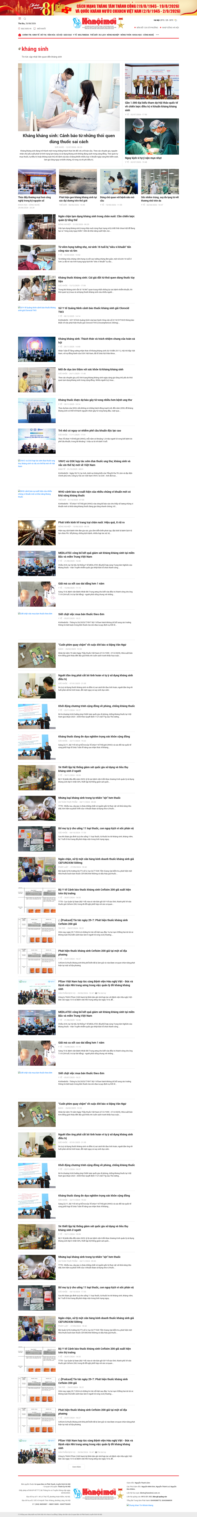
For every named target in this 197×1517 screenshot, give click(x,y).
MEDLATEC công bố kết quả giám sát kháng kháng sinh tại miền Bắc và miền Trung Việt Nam (96, 554)
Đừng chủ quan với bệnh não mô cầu (117, 199)
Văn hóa (51, 34)
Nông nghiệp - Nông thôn (119, 34)
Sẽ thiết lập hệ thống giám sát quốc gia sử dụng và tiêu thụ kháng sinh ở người (93, 769)
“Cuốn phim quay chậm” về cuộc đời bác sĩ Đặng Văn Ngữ (92, 644)
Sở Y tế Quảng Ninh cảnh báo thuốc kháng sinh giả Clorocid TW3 (93, 309)
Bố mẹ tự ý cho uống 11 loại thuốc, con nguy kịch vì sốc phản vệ (96, 828)
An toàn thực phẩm (67, 802)
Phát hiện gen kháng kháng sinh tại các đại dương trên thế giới (78, 199)
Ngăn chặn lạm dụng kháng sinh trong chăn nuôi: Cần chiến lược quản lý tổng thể (96, 218)
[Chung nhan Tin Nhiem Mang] (140, 1505)
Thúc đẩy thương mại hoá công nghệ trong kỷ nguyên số (34, 199)
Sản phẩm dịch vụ (66, 993)
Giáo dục (68, 34)
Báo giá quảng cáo (160, 1496)
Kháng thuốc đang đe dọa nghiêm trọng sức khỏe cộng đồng (94, 736)
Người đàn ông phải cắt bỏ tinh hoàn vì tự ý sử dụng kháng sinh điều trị (95, 677)
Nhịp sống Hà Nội (170, 27)
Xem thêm (76, 1467)
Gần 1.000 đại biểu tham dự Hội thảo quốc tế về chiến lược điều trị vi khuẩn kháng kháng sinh (151, 106)
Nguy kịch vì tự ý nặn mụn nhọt (143, 158)
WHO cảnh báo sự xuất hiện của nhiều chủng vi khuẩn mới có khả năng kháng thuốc (94, 493)
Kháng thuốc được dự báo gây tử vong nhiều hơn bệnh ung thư (95, 400)
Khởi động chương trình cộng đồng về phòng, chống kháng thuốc (96, 706)
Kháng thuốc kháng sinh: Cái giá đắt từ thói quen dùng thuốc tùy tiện (96, 279)
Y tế (75, 34)
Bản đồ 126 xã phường (147, 27)
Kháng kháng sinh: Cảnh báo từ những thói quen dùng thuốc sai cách (69, 138)
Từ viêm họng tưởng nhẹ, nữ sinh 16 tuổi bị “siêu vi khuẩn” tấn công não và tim (94, 248)
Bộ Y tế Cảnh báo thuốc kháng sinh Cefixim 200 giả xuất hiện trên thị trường (94, 891)
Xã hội (59, 34)
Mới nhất (41, 28)
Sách (60, 649)
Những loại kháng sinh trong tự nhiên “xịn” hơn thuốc (89, 797)
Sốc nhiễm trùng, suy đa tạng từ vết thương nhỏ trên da (160, 199)
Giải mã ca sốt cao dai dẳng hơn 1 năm (81, 583)
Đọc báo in (26, 28)
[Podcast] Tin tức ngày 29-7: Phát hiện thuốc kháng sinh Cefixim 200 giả (93, 922)
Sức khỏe (59, 147)
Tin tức (61, 928)
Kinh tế (35, 34)
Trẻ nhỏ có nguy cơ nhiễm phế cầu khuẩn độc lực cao (89, 430)
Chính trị (26, 34)
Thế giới (94, 34)
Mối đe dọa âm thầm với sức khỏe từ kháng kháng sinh (90, 369)
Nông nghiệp (64, 224)
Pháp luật (63, 867)
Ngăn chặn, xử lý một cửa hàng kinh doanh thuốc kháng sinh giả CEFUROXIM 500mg (96, 860)
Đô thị (43, 34)
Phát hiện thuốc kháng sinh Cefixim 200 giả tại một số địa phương (92, 952)
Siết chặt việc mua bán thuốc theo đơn (81, 614)
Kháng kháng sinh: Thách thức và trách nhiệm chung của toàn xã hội (96, 340)
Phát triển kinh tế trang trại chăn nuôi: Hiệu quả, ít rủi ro (91, 522)
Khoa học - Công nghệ (143, 34)
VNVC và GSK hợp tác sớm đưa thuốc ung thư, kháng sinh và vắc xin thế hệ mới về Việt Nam (94, 463)
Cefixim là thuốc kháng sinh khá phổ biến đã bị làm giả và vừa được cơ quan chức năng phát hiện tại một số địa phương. (96, 964)
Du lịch (102, 34)
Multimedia (83, 34)
